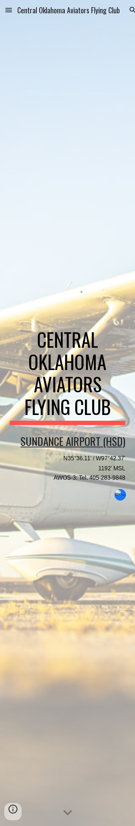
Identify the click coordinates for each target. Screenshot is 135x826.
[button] (8, 10)
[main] (68, 376)
